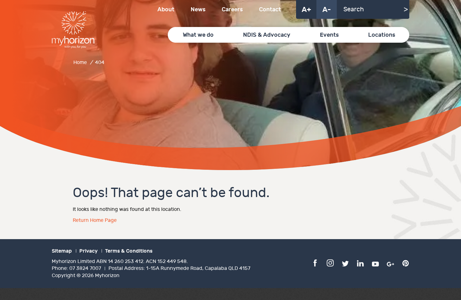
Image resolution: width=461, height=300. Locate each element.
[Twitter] (345, 262)
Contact (270, 9)
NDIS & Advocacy (266, 35)
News (198, 9)
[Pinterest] (405, 262)
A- (326, 9)
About (165, 9)
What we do (198, 35)
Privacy (88, 251)
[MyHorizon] (73, 29)
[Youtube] (375, 262)
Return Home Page (95, 220)
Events (329, 35)
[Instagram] (330, 262)
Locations (381, 35)
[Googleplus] (390, 262)
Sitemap (62, 251)
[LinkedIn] (360, 262)
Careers (232, 9)
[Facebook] (315, 262)
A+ (306, 9)
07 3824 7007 (85, 268)
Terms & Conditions (128, 251)
